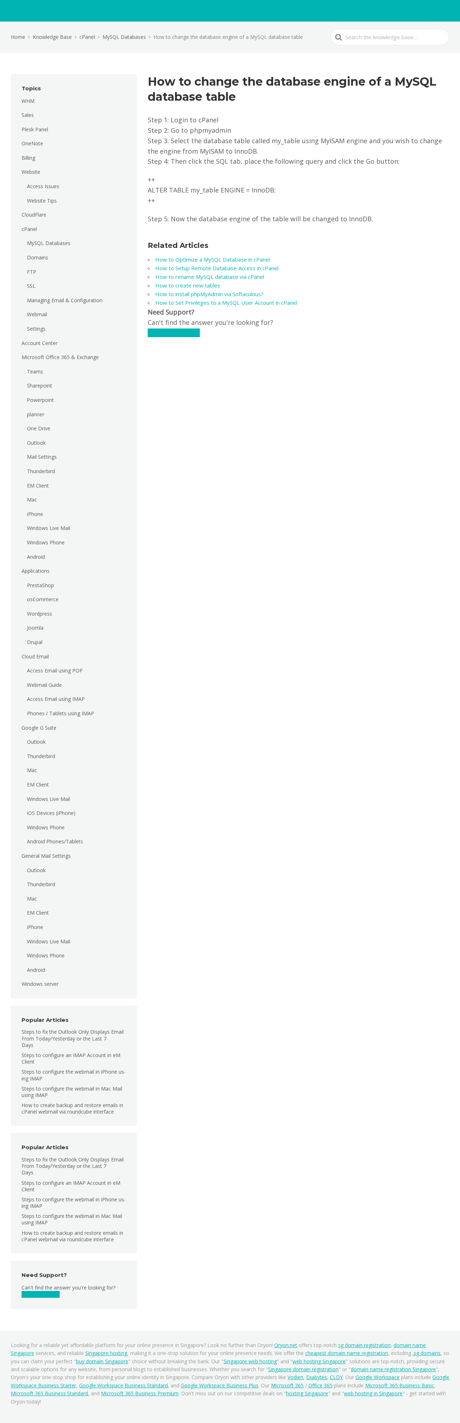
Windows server (40, 983)
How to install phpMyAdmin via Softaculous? (209, 294)
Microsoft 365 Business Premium (140, 1393)
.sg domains (427, 1353)
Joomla (35, 627)
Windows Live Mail (48, 528)
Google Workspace (377, 1377)
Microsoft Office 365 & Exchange (60, 357)
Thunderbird (41, 471)
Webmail (37, 314)
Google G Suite (39, 727)
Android (36, 556)
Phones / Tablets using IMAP (60, 713)
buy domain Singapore (102, 1361)
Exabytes (316, 1377)
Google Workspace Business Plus (219, 1385)
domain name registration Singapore (393, 1369)
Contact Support (41, 1294)
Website (31, 171)
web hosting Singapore (319, 1361)
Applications (36, 570)
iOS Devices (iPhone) (51, 813)
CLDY (336, 1377)
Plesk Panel (35, 129)
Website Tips (42, 200)
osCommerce (43, 599)
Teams (35, 371)
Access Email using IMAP (56, 698)
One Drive (38, 428)
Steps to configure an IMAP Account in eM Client (71, 1058)
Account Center (40, 343)
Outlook (36, 442)
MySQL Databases (48, 243)
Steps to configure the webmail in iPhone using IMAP (74, 1075)
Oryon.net (285, 1345)
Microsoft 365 (287, 1385)
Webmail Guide (44, 684)
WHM (28, 101)
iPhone (35, 514)
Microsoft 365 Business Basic (399, 1385)
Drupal (34, 642)
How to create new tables (187, 285)
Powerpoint (40, 399)
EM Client (38, 485)
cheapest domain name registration (346, 1353)
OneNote (32, 143)
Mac (32, 499)
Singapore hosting (106, 1353)
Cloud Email (35, 656)
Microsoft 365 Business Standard (49, 1393)
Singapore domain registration (303, 1369)
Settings (36, 328)
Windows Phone (46, 542)
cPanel (29, 229)
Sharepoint (39, 385)
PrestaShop (40, 585)
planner (35, 414)
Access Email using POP (55, 670)
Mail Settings (42, 456)
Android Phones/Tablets (55, 841)
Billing (28, 157)
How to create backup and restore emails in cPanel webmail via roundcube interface (72, 1108)
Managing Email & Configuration (64, 300)
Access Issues (43, 186)
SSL (31, 285)
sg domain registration (364, 1345)
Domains (37, 257)
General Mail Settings (46, 855)
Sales (28, 115)
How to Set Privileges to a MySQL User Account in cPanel (226, 302)
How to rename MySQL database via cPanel (209, 276)
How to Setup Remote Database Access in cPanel (218, 268)
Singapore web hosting (250, 1361)
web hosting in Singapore (373, 1393)
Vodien (295, 1377)
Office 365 (320, 1385)
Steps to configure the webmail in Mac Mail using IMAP (72, 1091)
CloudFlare (34, 214)
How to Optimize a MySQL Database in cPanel (212, 259)
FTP (31, 271)
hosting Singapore (307, 1393)
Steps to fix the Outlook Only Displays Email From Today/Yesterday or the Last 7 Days (73, 1038)
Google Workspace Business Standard (123, 1385)
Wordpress (39, 613)
